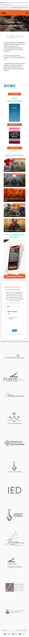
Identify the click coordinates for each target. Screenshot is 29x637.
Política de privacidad (17, 631)
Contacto (25, 631)
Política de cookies (9, 631)
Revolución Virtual (12, 630)
